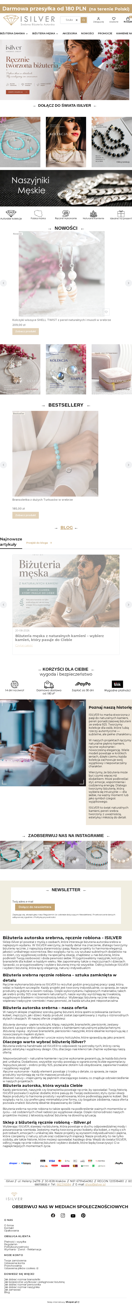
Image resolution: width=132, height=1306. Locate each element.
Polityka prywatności (16, 1246)
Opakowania (11, 1230)
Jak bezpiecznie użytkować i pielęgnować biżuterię (34, 1282)
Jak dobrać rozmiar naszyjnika (22, 1287)
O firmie (9, 1225)
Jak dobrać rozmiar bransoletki (22, 1279)
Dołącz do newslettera (35, 907)
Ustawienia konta (14, 1263)
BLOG (66, 527)
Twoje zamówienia (15, 1260)
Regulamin (10, 1244)
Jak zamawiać (12, 1289)
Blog (7, 1292)
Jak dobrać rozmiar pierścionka (22, 1284)
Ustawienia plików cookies (20, 1268)
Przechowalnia (13, 1265)
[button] (84, 20)
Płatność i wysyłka (15, 1241)
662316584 (64, 1184)
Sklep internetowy (62, 1302)
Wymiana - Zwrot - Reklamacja (22, 1249)
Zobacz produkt (25, 331)
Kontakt (9, 1228)
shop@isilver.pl (95, 1184)
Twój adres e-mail (22, 901)
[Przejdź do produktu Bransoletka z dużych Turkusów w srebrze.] (55, 454)
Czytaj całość (24, 645)
